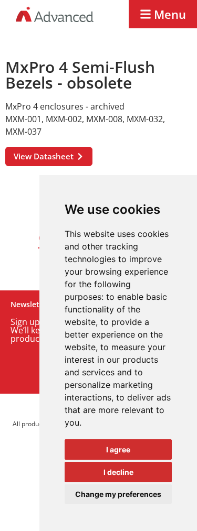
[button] (163, 14)
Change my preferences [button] (118, 494)
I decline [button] (118, 472)
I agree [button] (118, 449)
